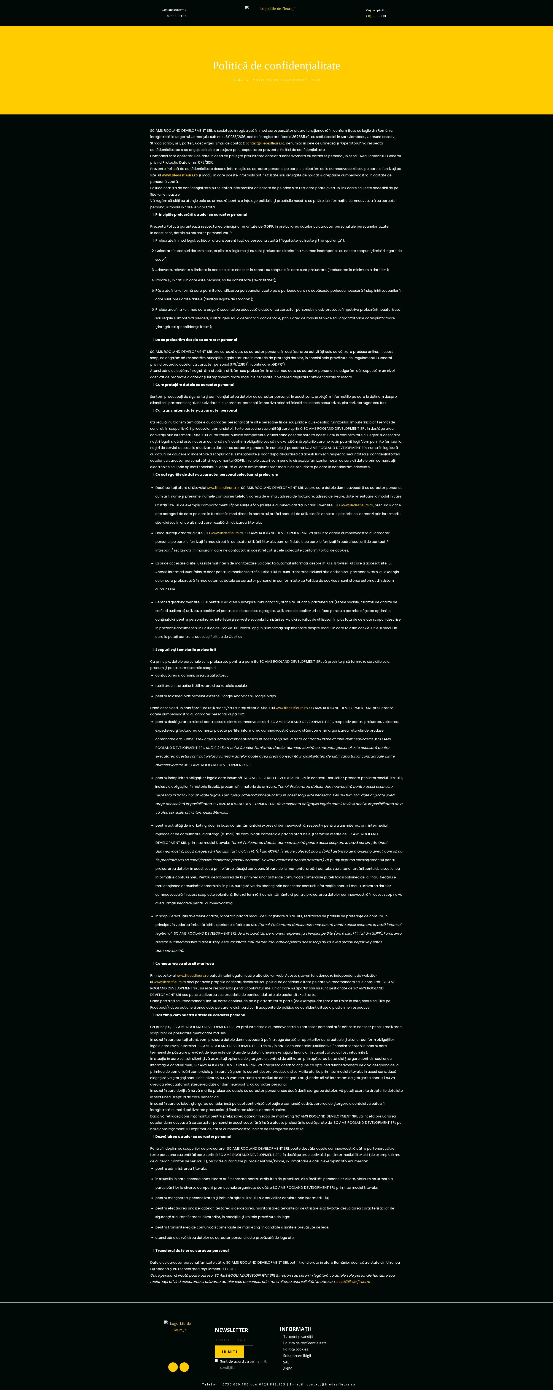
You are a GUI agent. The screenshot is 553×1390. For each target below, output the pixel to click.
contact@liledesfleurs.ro (265, 143)
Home (237, 79)
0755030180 (176, 16)
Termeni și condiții (298, 1336)
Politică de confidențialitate (305, 1343)
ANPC (287, 1368)
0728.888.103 (272, 1384)
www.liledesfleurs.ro (180, 175)
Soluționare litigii (297, 1355)
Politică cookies (295, 1349)
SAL (286, 1362)
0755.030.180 (235, 1384)
